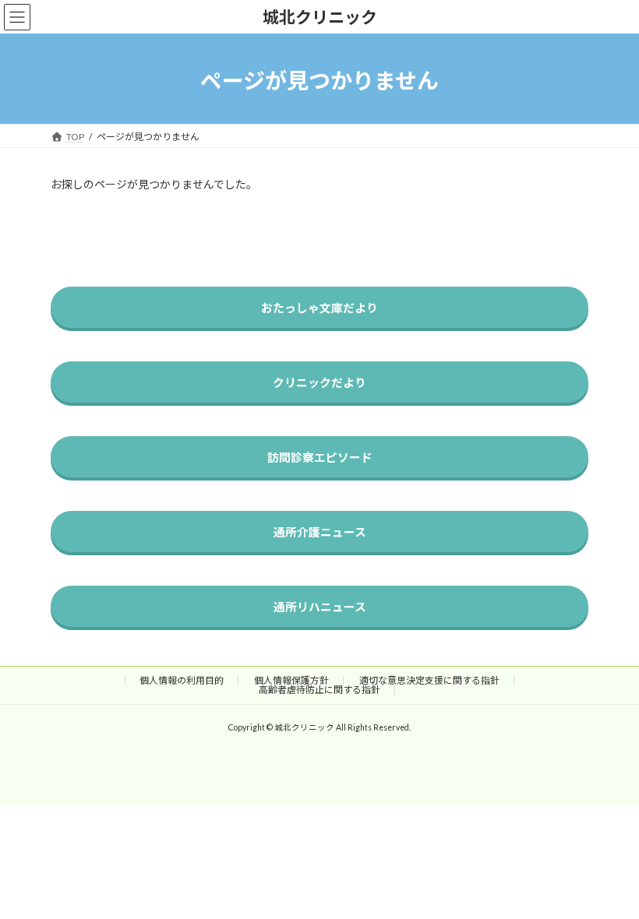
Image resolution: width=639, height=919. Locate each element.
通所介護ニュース (320, 532)
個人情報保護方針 (291, 680)
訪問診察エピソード (319, 457)
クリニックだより (319, 382)
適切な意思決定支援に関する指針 (429, 680)
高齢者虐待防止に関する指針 (319, 689)
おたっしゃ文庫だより (319, 308)
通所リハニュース (320, 607)
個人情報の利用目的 (181, 680)
